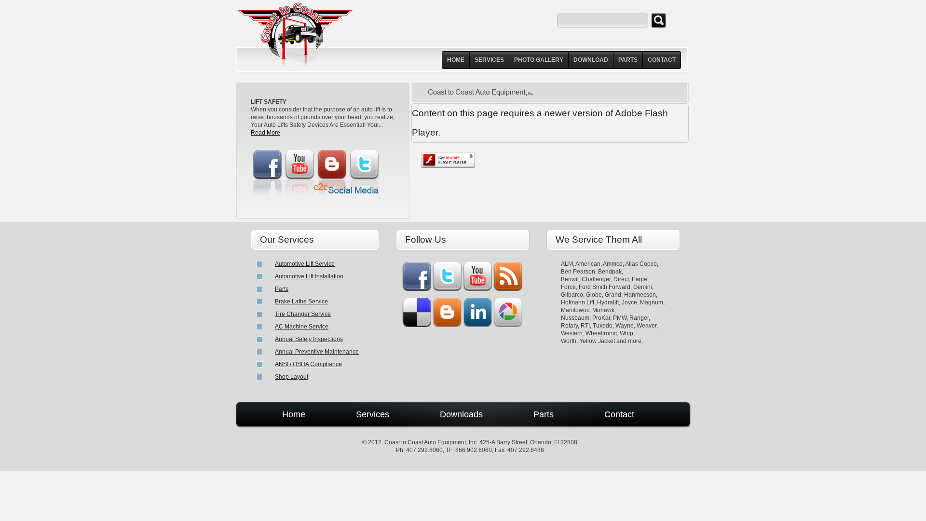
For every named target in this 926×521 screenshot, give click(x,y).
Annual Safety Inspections (309, 339)
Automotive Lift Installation (309, 276)
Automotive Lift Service (305, 263)
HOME (455, 59)
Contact (619, 414)
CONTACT (662, 59)
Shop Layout (291, 376)
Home (293, 414)
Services (372, 414)
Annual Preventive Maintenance (317, 351)
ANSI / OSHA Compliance (308, 364)
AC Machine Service (301, 326)
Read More (265, 132)
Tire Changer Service (303, 314)
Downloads (461, 414)
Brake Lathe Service (301, 301)
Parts (281, 289)
